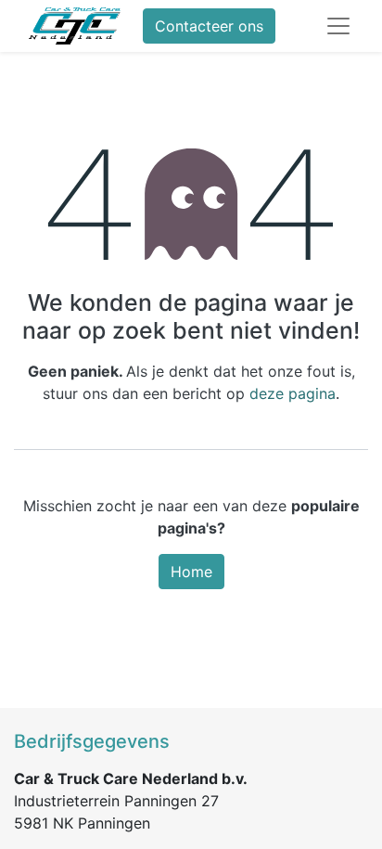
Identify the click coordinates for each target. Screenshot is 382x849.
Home (191, 571)
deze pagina (292, 393)
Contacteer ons (209, 26)
